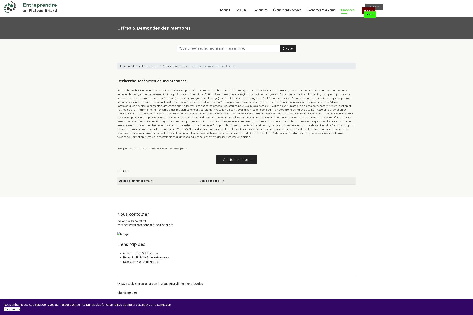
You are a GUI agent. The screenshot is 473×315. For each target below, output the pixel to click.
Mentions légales (191, 284)
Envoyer (288, 48)
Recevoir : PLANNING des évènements (146, 257)
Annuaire (261, 10)
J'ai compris (12, 309)
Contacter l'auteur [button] (238, 159)
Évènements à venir (321, 10)
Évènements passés (287, 10)
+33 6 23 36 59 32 (134, 221)
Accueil (225, 10)
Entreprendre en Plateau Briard (139, 66)
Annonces (347, 10)
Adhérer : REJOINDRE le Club (140, 253)
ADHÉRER (368, 11)
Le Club (241, 10)
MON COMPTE (374, 7)
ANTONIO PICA (137, 148)
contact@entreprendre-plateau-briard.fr (145, 225)
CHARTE (370, 14)
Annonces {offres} (173, 66)
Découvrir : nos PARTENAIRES (141, 262)
